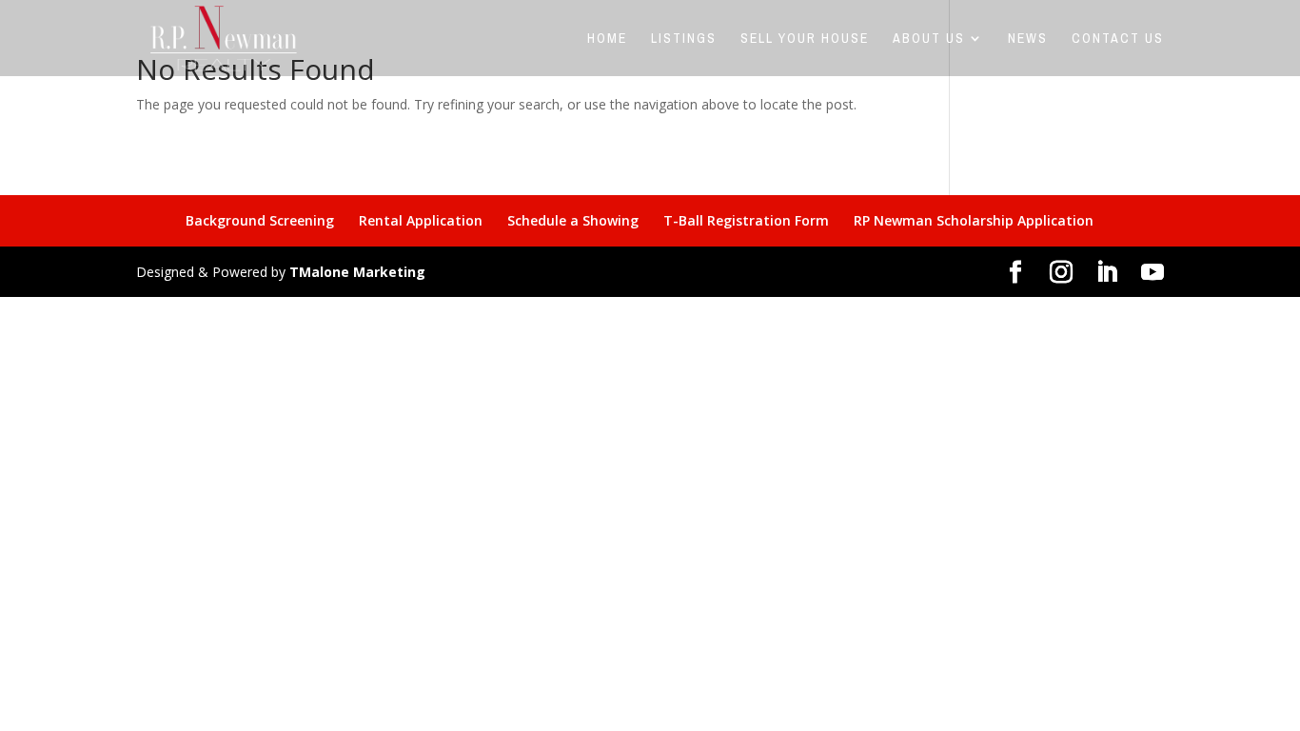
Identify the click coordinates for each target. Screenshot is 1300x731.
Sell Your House (804, 39)
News (1028, 39)
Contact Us (1118, 39)
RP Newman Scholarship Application (973, 220)
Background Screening (260, 220)
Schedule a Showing (573, 220)
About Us (929, 39)
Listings (684, 39)
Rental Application (421, 220)
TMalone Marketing (357, 272)
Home (607, 39)
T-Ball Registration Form (746, 220)
